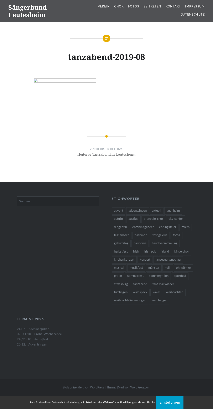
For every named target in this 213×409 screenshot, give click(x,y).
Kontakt (173, 6)
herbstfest (121, 251)
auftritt (118, 218)
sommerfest (135, 275)
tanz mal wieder (163, 284)
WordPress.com (140, 387)
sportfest (180, 275)
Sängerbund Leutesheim (27, 11)
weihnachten (174, 292)
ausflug (133, 218)
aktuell (156, 210)
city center (175, 218)
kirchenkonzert (124, 259)
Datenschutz (193, 14)
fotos (176, 235)
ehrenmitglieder (143, 227)
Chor (119, 6)
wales (157, 292)
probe (118, 275)
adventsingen (138, 210)
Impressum (195, 6)
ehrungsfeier (167, 227)
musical (119, 267)
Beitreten (152, 6)
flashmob (141, 235)
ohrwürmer (183, 267)
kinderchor (181, 251)
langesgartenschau (168, 259)
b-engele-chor (153, 218)
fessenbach (121, 235)
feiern (185, 227)
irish (136, 251)
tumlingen (121, 292)
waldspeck (140, 292)
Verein (104, 6)
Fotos (133, 6)
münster (153, 267)
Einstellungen (170, 402)
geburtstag (121, 243)
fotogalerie (159, 235)
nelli (168, 267)
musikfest (136, 267)
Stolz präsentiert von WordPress (83, 387)
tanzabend (140, 284)
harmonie (140, 243)
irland (165, 251)
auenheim (173, 210)
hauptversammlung (164, 243)
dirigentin (120, 227)
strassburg (121, 284)
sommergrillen (158, 275)
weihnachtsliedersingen (130, 300)
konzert (145, 259)
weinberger (159, 300)
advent (118, 210)
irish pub (150, 251)
